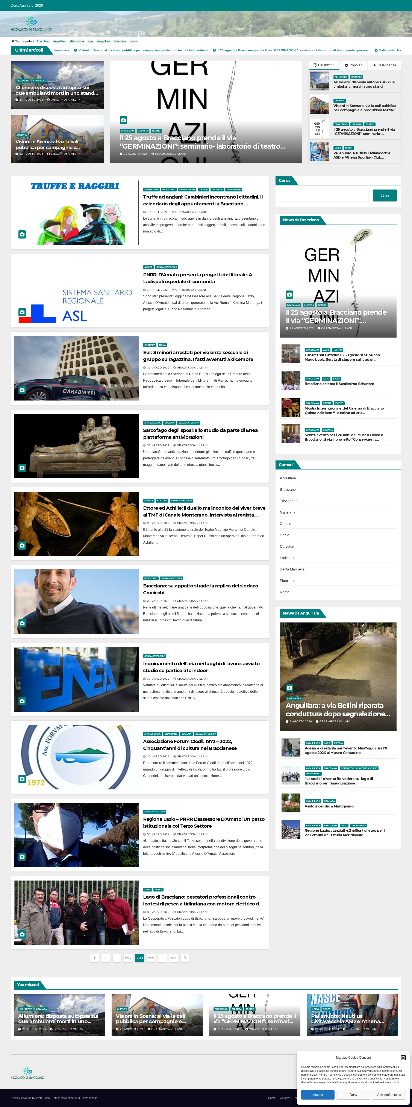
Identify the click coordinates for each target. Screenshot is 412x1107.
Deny (353, 1094)
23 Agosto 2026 (32, 99)
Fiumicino (287, 581)
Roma (162, 345)
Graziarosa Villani (66, 99)
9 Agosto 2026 (301, 721)
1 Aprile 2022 (158, 212)
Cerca (285, 180)
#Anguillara (104, 41)
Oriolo (284, 535)
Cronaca (38, 81)
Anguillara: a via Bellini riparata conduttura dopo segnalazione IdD (335, 713)
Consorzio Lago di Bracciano (359, 768)
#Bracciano (77, 41)
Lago (147, 889)
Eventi (339, 403)
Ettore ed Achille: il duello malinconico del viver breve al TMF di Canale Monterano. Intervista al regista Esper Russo (204, 515)
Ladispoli (287, 558)
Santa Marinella (292, 569)
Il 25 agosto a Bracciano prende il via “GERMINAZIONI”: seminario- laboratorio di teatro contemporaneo (364, 134)
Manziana (120, 41)
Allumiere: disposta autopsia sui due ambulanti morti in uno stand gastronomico (54, 93)
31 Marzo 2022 (158, 367)
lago (90, 41)
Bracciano (43, 41)
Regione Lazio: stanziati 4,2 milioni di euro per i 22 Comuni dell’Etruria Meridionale (345, 833)
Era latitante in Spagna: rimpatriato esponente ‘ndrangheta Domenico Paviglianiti (194, 142)
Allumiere (23, 81)
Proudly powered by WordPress (31, 1097)
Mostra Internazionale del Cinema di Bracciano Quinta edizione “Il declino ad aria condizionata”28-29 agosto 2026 (344, 412)
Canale (203, 189)
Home (272, 1097)
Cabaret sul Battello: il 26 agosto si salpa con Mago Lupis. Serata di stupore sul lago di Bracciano (342, 359)
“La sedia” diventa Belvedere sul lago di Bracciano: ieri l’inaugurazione (339, 781)
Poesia (338, 743)
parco (133, 41)
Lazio (338, 148)
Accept (318, 1094)
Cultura (22, 135)
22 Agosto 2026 (32, 153)
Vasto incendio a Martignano (329, 806)
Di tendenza (386, 65)
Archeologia (152, 423)
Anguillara (59, 41)
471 (174, 958)
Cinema (327, 403)
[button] (403, 1057)
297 (128, 958)
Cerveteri (287, 546)
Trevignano (234, 189)
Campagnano (187, 189)
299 (151, 958)
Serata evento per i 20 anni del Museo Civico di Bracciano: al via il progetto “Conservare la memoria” (344, 439)
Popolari (355, 65)
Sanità (148, 267)
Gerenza (285, 1097)
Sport (349, 148)
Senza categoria (166, 267)
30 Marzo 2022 (158, 523)
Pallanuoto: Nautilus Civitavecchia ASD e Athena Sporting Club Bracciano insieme (361, 157)
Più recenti (326, 65)
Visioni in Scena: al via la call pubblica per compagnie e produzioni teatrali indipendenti (52, 147)
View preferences (389, 1094)
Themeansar (89, 1097)
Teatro (370, 124)
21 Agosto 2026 (136, 153)
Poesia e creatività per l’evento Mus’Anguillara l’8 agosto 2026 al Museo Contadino (346, 750)
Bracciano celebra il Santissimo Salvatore (339, 384)
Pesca (158, 889)
